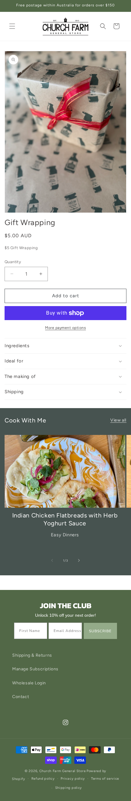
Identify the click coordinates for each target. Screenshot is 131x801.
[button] (12, 26)
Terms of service (105, 779)
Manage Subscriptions (35, 669)
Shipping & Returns (32, 655)
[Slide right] (79, 560)
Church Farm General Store (62, 771)
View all (118, 420)
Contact (20, 696)
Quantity (13, 261)
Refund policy (43, 779)
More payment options (65, 328)
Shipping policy (68, 788)
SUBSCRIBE (100, 631)
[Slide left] (52, 560)
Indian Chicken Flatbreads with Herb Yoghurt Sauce (65, 519)
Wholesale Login (29, 683)
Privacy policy (73, 779)
